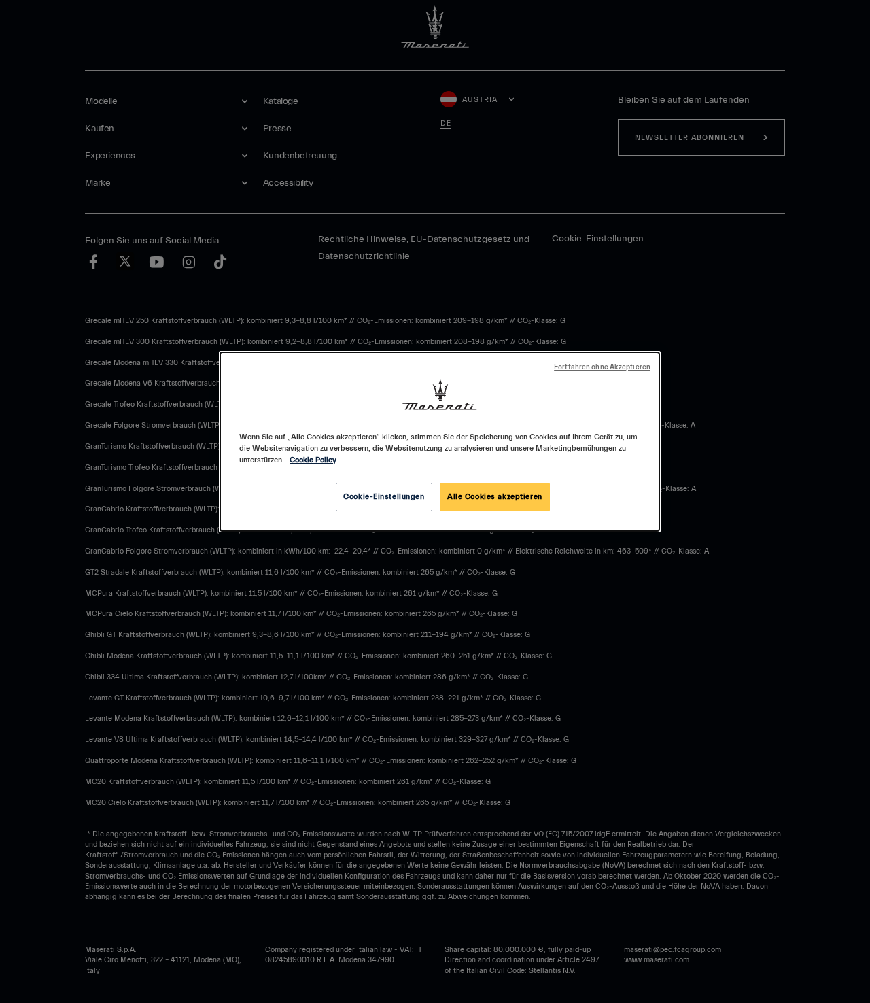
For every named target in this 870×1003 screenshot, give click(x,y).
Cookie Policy (313, 460)
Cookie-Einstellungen (383, 496)
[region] (440, 441)
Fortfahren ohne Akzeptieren (602, 367)
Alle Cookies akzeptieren (494, 496)
